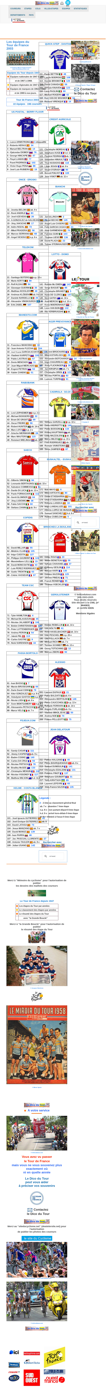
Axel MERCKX (52, 301)
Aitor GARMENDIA (54, 230)
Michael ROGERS (53, 95)
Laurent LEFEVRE (54, 783)
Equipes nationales (19, 77)
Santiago (15, 277)
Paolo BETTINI (51, 74)
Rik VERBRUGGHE (54, 312)
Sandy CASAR (18, 751)
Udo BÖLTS (50, 628)
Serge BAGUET (52, 288)
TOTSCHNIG (57, 648)
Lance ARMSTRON (19, 142)
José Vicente (16, 352)
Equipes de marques (20, 89)
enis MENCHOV (20, 362)
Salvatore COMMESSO (22, 487)
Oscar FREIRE (18, 423)
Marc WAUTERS (19, 437)
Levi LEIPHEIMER (20, 413)
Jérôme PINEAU (53, 578)
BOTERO (24, 277)
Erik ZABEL (17, 305)
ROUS (54, 557)
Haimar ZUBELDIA (54, 517)
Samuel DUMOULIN (54, 766)
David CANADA (52, 84)
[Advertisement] (53, 31)
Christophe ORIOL (54, 372)
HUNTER (22, 426)
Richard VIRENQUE (54, 102)
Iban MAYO (50, 489)
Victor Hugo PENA (19, 166)
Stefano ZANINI (18, 507)
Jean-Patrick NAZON (55, 787)
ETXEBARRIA (58, 496)
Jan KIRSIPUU (52, 369)
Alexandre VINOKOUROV (23, 301)
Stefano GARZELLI (54, 422)
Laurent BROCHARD (55, 352)
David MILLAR (18, 548)
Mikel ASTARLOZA (54, 355)
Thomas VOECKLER (55, 584)
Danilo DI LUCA (18, 490)
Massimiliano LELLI (21, 561)
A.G (13, 220)
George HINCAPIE (19, 156)
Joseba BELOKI (19, 210)
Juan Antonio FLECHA (22, 348)
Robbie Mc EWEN (53, 284)
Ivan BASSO (17, 683)
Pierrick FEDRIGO (53, 156)
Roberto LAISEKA (53, 503)
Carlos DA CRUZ (19, 761)
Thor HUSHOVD (52, 163)
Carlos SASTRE (19, 639)
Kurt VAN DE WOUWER (56, 98)
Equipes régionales (19, 85)
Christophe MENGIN (21, 771)
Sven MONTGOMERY (21, 704)
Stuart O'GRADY (53, 170)
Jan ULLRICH (51, 217)
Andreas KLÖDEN (20, 295)
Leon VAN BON (52, 308)
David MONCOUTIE (20, 565)
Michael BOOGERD (20, 416)
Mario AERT (17, 281)
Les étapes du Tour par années (34, 906)
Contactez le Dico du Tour (37, 1212)
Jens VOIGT (50, 176)
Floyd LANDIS (17, 159)
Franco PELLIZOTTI (55, 719)
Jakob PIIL (16, 636)
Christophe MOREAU (55, 149)
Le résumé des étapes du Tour (34, 914)
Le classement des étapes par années (37, 910)
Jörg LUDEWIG (18, 501)
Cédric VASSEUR (19, 575)
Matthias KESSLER (20, 291)
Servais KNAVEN (52, 88)
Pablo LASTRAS (19, 359)
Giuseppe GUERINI (20, 288)
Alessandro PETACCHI (22, 707)
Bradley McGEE (18, 768)
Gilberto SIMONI (19, 480)
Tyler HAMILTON (19, 615)
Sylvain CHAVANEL (55, 564)
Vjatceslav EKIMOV (19, 152)
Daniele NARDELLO (21, 298)
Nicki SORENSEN (19, 643)
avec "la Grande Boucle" (35, 918)
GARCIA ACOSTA (30, 352)
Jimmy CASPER (19, 754)
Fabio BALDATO (53, 696)
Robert (14, 426)
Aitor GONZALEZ (19, 694)
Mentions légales (85, 613)
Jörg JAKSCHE (18, 223)
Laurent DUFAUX (53, 692)
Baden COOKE (18, 757)
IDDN (91, 608)
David (48, 496)
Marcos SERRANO (20, 234)
